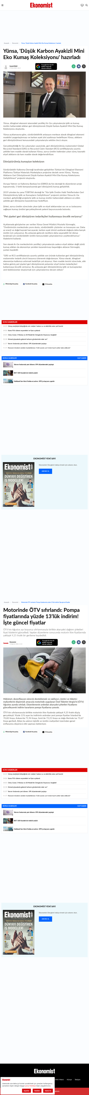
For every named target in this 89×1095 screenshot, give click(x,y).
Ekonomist (15, 43)
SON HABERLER (10, 322)
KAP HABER (81, 358)
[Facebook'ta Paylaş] (79, 66)
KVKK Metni (59, 1080)
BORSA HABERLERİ (10, 358)
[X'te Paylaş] (84, 66)
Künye (69, 1080)
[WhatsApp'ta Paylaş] (74, 66)
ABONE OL (45, 471)
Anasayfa (6, 43)
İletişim (77, 1080)
